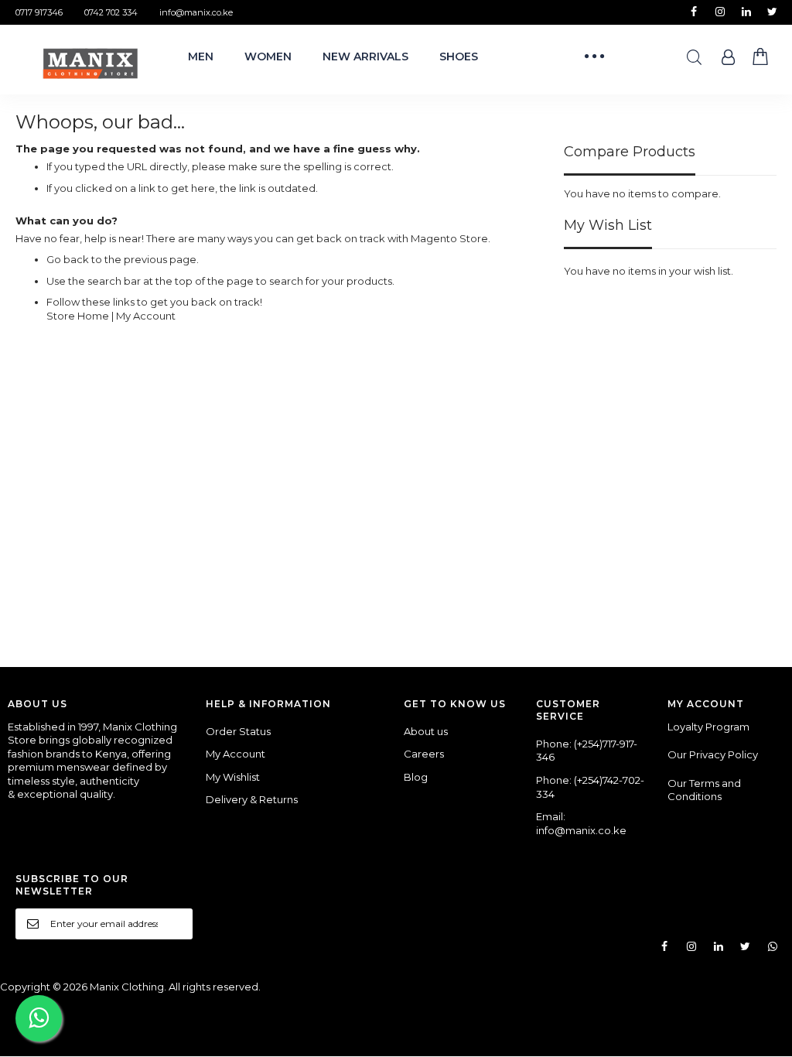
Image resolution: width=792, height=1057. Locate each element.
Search (694, 57)
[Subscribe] (175, 923)
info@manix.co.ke (196, 12)
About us (426, 731)
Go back (67, 259)
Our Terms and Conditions (704, 790)
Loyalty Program (708, 726)
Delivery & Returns (252, 799)
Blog (416, 777)
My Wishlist (233, 777)
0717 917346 (39, 12)
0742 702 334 (111, 12)
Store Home (77, 316)
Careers (424, 753)
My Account (146, 316)
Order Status (238, 731)
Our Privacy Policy (712, 754)
